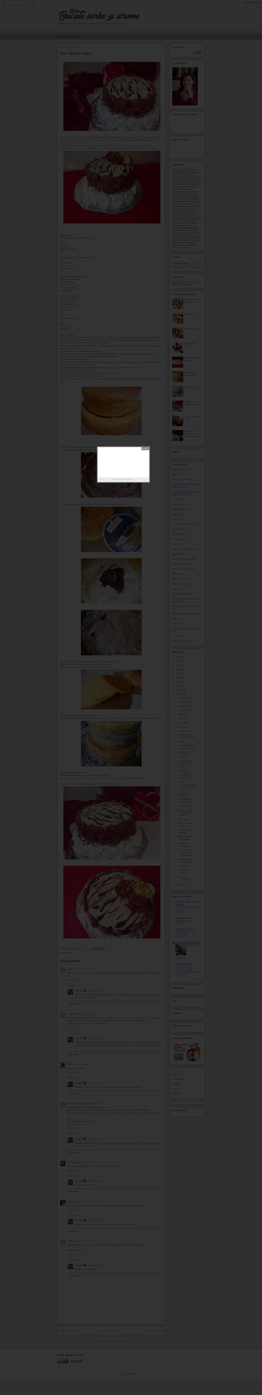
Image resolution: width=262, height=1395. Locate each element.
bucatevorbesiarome (127, 479)
